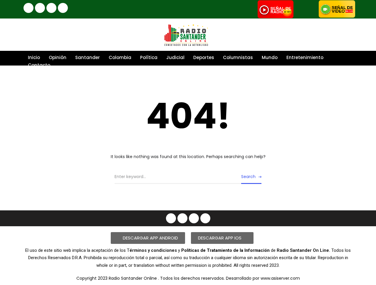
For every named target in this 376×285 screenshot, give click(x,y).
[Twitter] (63, 8)
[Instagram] (40, 8)
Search (248, 177)
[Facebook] (28, 8)
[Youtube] (51, 8)
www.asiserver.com (280, 278)
